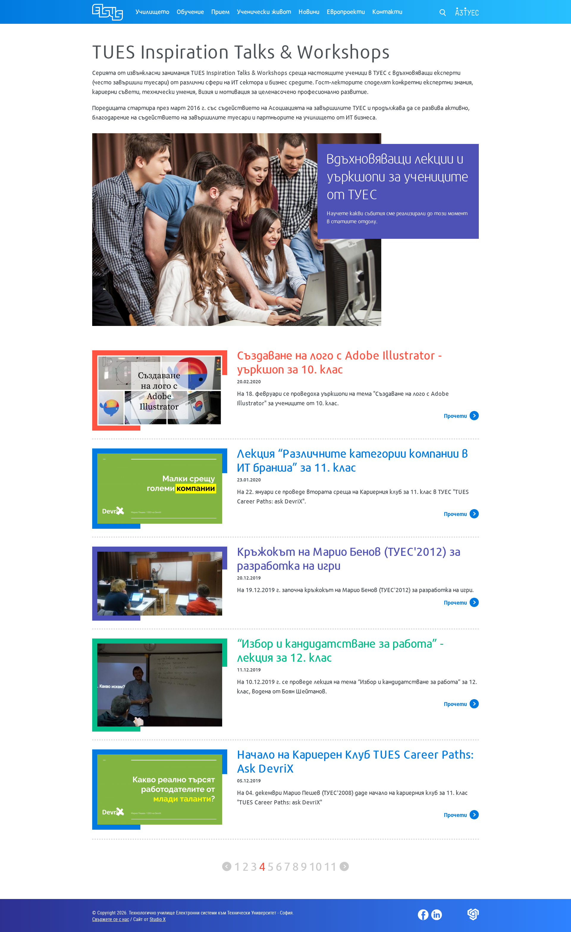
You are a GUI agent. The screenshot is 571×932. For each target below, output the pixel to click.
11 (330, 865)
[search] (443, 11)
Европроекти (346, 11)
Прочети (455, 415)
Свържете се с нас (110, 919)
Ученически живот (264, 11)
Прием (220, 11)
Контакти (387, 11)
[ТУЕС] (107, 15)
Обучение (190, 11)
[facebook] (423, 914)
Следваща (344, 866)
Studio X (158, 919)
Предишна (226, 866)
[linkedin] (436, 914)
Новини (309, 11)
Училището (152, 11)
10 (315, 865)
